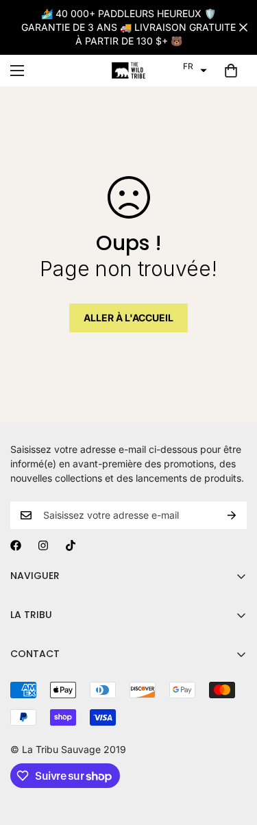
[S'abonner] (232, 515)
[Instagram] (43, 545)
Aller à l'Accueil (128, 317)
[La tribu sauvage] (129, 70)
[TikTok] (70, 545)
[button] (195, 66)
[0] (231, 70)
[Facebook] (15, 545)
